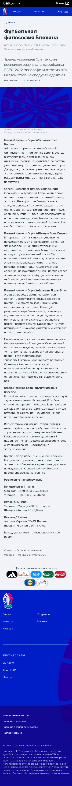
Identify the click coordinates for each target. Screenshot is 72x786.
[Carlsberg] (48, 574)
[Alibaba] (24, 574)
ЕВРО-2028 (5, 11)
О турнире (43, 614)
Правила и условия (14, 721)
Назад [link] (11, 22)
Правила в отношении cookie (20, 727)
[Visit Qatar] (42, 582)
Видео (7, 614)
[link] (16, 11)
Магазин (42, 621)
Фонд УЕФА (9, 670)
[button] (62, 11)
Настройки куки (12, 733)
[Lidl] (30, 582)
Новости (8, 621)
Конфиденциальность (16, 715)
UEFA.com (8, 663)
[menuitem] (20, 11)
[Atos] (36, 574)
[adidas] (12, 574)
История (8, 629)
